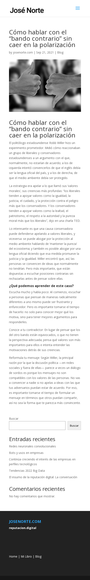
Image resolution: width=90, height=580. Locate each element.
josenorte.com (23, 52)
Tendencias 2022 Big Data (27, 471)
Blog (60, 52)
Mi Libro (26, 556)
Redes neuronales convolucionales (32, 446)
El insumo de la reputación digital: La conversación (43, 477)
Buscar (13, 419)
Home (13, 556)
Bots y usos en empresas (26, 453)
